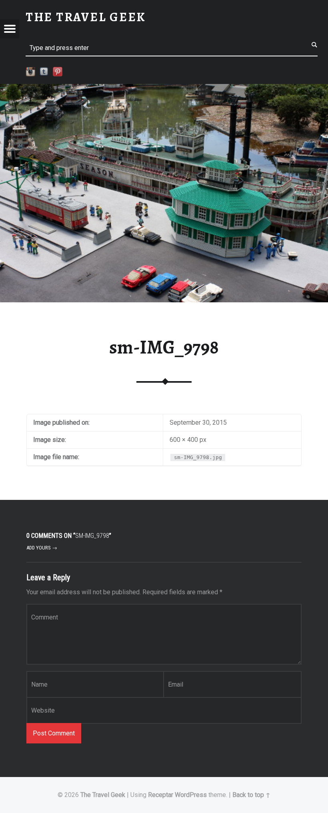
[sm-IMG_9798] (164, 89)
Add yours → (41, 548)
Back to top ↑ (251, 795)
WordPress (191, 795)
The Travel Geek (102, 795)
